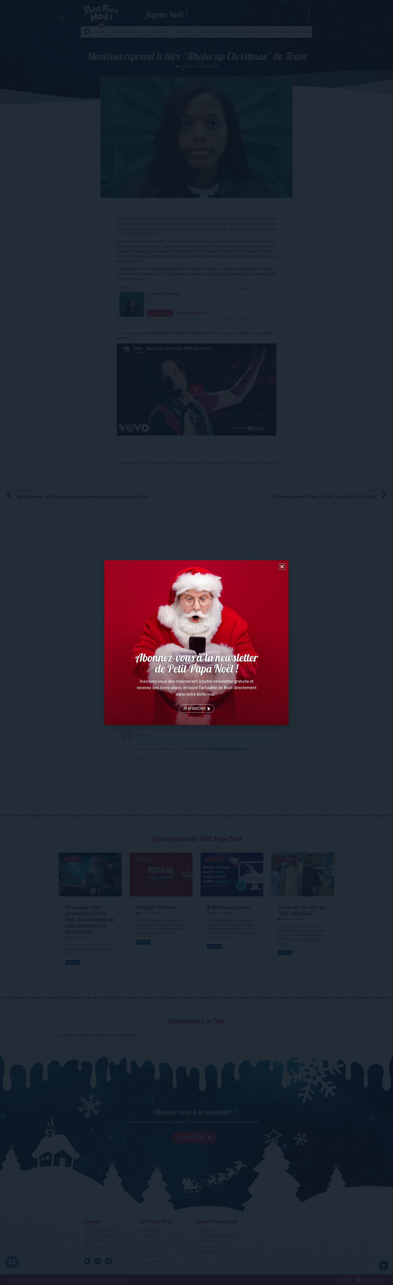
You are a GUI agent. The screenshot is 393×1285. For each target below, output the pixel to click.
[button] (282, 566)
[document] (196, 642)
